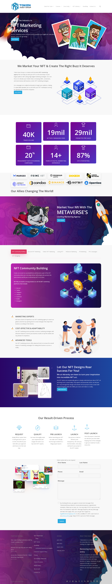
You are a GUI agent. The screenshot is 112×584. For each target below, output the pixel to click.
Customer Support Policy (40, 551)
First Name (62, 463)
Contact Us (37, 572)
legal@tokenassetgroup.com (67, 514)
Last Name (83, 463)
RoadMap (36, 545)
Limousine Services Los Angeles (44, 548)
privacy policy (65, 516)
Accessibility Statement (40, 558)
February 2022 (61, 550)
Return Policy (37, 565)
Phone (60, 472)
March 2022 (60, 547)
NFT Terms (37, 542)
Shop (37, 538)
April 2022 (59, 543)
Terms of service (38, 562)
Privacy (36, 555)
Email (81, 472)
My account (37, 569)
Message (61, 481)
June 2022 (59, 540)
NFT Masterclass (38, 535)
